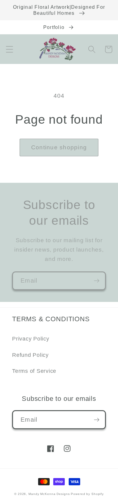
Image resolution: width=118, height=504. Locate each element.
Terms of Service (34, 371)
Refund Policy (30, 355)
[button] (9, 49)
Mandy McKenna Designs (49, 494)
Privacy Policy (30, 339)
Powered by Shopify (87, 494)
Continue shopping (59, 147)
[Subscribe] (96, 280)
